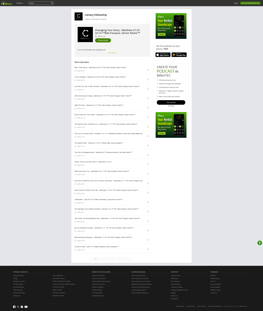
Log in (236, 3)
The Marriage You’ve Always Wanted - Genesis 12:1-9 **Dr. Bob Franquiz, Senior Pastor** (106, 209)
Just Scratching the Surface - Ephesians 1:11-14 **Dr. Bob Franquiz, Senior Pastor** (104, 228)
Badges (173, 293)
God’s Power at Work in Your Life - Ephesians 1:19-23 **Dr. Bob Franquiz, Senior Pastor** (106, 190)
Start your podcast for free (250, 3)
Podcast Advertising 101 (139, 290)
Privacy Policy (180, 306)
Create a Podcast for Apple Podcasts (64, 284)
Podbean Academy (177, 287)
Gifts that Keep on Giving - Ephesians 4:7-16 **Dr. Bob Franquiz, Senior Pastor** (103, 96)
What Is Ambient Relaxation (140, 293)
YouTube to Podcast (59, 293)
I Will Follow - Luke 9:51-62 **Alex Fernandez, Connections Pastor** (98, 199)
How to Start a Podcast (139, 275)
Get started (171, 102)
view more (111, 53)
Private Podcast (18, 284)
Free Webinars (175, 281)
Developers (174, 298)
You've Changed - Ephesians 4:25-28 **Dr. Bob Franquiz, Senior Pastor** (100, 77)
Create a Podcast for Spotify (61, 281)
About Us (213, 275)
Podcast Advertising (98, 275)
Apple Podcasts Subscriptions (101, 281)
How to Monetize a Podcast (140, 278)
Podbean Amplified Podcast (179, 290)
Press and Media (215, 284)
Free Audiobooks (97, 293)
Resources (174, 296)
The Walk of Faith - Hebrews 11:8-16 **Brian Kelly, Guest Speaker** (98, 143)
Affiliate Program (215, 290)
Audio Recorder (18, 290)
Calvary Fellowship (96, 14)
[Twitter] (18, 307)
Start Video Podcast (59, 278)
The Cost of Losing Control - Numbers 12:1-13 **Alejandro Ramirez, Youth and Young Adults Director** (109, 133)
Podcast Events (176, 284)
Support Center (176, 275)
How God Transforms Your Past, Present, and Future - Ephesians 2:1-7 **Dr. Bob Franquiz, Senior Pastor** (109, 181)
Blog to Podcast (57, 290)
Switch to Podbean (98, 287)
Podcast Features (18, 275)
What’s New (174, 278)
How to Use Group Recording (140, 287)
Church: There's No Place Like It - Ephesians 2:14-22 (92, 162)
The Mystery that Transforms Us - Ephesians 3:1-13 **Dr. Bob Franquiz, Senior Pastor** (106, 124)
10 (126, 259)
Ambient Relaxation (98, 296)
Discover (19, 3)
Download (103, 40)
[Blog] (22, 307)
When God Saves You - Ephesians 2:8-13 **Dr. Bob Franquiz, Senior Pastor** (101, 171)
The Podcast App (18, 287)
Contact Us (213, 293)
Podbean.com (242, 306)
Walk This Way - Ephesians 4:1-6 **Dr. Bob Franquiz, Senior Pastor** (98, 105)
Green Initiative (215, 287)
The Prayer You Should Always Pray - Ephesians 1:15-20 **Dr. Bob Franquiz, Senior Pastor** (107, 218)
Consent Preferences (215, 306)
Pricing (15, 278)
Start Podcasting (58, 275)
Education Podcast (58, 296)
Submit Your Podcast (98, 284)
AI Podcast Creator (58, 287)
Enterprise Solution (19, 281)
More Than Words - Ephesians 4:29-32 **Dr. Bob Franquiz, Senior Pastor (100, 67)
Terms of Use (201, 306)
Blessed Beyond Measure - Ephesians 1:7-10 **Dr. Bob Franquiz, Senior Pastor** (103, 237)
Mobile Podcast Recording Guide (142, 284)
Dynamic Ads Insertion (99, 278)
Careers (212, 281)
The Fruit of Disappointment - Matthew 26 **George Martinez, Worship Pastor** (103, 152)
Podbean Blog (214, 278)
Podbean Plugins (97, 290)
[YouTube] (26, 307)
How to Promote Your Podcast (141, 281)
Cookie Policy (191, 306)
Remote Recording (19, 293)
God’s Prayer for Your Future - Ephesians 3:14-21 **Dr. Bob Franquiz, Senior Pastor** (105, 114)
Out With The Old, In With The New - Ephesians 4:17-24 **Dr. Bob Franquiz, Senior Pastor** (107, 86)
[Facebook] (14, 307)
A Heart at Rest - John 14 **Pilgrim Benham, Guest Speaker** (96, 247)
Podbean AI (16, 296)
